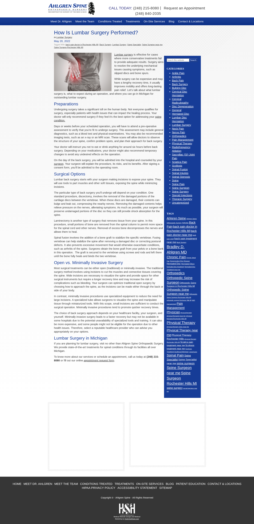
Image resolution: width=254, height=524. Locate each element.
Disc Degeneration (183, 106)
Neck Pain (178, 128)
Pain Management (182, 139)
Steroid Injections (182, 195)
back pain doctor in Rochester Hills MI (82, 45)
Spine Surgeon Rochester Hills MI (68, 47)
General (176, 110)
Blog (170, 484)
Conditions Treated (96, 484)
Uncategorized (180, 202)
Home (17, 484)
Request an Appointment (184, 8)
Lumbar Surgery (64, 37)
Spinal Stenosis (181, 176)
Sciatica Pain (179, 162)
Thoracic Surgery (182, 199)
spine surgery (175, 387)
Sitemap (165, 487)
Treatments (124, 484)
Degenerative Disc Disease (180, 261)
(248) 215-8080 (134, 8)
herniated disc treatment (175, 267)
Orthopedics (179, 136)
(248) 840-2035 (148, 14)
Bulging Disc (179, 87)
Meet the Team (66, 484)
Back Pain (178, 80)
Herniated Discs (187, 264)
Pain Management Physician (176, 308)
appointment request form (99, 360)
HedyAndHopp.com (132, 519)
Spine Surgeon (180, 187)
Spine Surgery (180, 191)
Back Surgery (105, 45)
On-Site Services (150, 484)
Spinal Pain (175, 355)
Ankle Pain (178, 73)
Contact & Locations (224, 484)
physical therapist (186, 313)
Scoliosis (177, 165)
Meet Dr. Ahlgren (38, 484)
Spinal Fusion (180, 169)
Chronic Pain (176, 257)
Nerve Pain (178, 132)
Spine (175, 180)
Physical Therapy (182, 143)
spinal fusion (193, 352)
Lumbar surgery (123, 54)
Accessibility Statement (137, 487)
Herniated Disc (180, 113)
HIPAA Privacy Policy (98, 487)
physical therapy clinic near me (178, 327)
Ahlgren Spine (176, 218)
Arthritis (176, 76)
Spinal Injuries (180, 173)
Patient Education (190, 484)
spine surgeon (186, 363)
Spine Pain (178, 184)
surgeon (59, 163)
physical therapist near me (176, 316)
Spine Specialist (134, 45)
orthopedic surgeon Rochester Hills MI (179, 300)
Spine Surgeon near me (152, 45)
